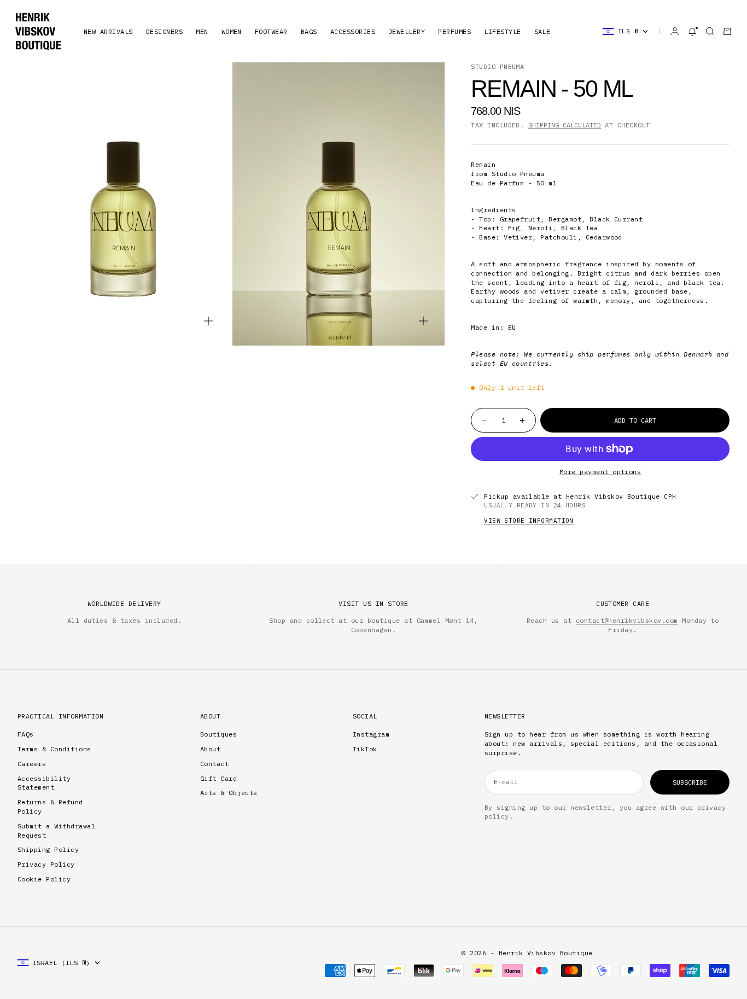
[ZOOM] (208, 321)
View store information (529, 520)
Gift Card (218, 778)
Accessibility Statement (44, 783)
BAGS (309, 31)
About (210, 749)
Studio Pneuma (497, 66)
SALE (542, 31)
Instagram (371, 734)
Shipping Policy (48, 849)
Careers (31, 764)
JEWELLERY (406, 31)
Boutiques (218, 734)
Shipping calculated (564, 125)
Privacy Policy (46, 864)
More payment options (600, 472)
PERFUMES (454, 31)
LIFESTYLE (502, 31)
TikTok (365, 749)
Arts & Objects (229, 792)
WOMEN (231, 31)
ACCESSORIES (352, 31)
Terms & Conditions (54, 749)
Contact (214, 764)
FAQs (25, 734)
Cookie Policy (44, 879)
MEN (202, 31)
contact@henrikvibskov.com (627, 620)
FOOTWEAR (271, 31)
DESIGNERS (164, 31)
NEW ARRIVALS (108, 31)
